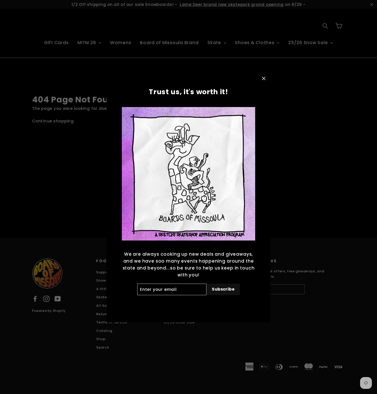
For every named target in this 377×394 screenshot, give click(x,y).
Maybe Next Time (188, 303)
